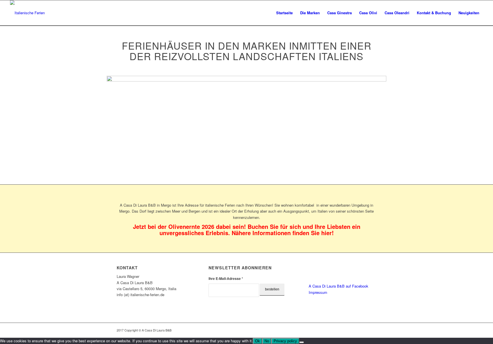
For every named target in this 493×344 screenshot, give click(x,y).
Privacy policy (285, 341)
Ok (257, 341)
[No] (301, 342)
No (266, 341)
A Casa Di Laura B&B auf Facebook (338, 286)
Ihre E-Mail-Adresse (226, 278)
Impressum (318, 292)
